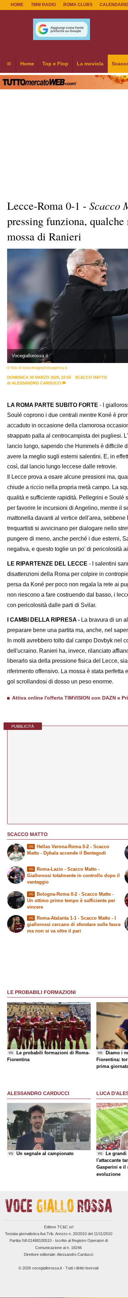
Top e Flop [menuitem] (55, 63)
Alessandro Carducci (36, 383)
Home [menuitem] (27, 63)
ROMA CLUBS (77, 5)
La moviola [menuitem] (90, 63)
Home (17, 5)
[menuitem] (9, 64)
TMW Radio (43, 5)
